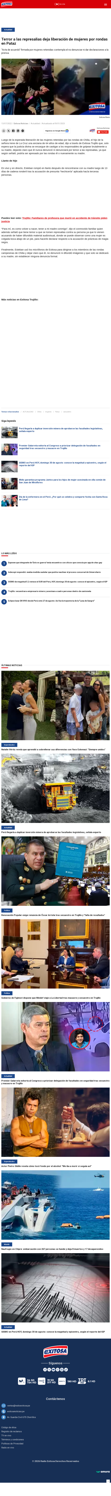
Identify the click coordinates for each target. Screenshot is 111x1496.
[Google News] (62, 1369)
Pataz (57, 412)
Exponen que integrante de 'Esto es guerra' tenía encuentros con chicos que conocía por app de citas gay (55, 563)
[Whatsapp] (3, 130)
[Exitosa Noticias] (6, 4)
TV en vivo (6, 1435)
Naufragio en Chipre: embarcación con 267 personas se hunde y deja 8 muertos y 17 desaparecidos (52, 1249)
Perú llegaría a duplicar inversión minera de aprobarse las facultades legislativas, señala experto (51, 832)
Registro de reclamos (11, 1431)
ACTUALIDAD (28, 412)
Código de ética (8, 1427)
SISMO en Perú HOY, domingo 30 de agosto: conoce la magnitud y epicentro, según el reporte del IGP (53, 1332)
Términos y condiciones (12, 1439)
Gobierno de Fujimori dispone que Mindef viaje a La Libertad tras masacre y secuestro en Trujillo (51, 998)
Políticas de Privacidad (12, 1443)
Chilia (39, 412)
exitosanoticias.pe (16, 1411)
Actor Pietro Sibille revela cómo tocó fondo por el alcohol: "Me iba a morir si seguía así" (46, 1166)
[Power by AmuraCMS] (103, 1472)
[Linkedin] (18, 130)
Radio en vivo (7, 1447)
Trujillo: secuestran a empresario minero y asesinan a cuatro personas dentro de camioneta (49, 591)
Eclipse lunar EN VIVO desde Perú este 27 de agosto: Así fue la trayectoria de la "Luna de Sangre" (51, 601)
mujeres (48, 412)
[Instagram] (57, 1369)
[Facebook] (13, 130)
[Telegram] (22, 130)
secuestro (67, 412)
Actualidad (8, 30)
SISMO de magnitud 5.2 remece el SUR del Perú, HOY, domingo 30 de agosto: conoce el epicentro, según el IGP (57, 582)
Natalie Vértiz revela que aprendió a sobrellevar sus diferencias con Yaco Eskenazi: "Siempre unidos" (53, 749)
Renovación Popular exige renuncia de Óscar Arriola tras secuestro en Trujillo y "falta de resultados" (53, 915)
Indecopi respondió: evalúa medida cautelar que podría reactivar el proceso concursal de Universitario (54, 572)
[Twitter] (8, 130)
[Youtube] (53, 1369)
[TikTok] (66, 1369)
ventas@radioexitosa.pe (18, 1405)
